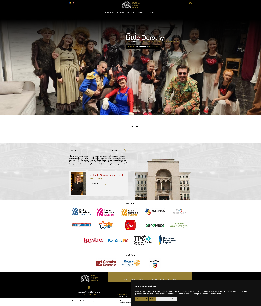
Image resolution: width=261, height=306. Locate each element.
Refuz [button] (152, 299)
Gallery (152, 12)
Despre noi (140, 279)
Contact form (171, 279)
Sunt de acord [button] (142, 299)
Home (107, 12)
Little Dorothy (145, 37)
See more (114, 150)
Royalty (93, 294)
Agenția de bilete (158, 279)
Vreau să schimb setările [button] (166, 299)
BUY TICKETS (121, 12)
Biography (96, 184)
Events (112, 12)
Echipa (148, 279)
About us (130, 12)
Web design (85, 294)
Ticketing (140, 12)
